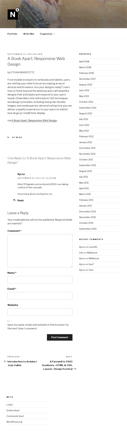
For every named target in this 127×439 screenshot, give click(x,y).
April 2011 (84, 188)
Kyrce (82, 247)
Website (12, 305)
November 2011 (87, 154)
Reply (21, 200)
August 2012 (85, 113)
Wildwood (92, 252)
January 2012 (85, 142)
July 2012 (83, 119)
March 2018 (85, 67)
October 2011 (86, 159)
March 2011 (85, 194)
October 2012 (86, 102)
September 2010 (88, 228)
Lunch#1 (93, 247)
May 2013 (84, 96)
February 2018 (86, 73)
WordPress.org (14, 421)
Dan (39, 54)
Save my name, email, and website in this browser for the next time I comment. (38, 326)
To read (17, 137)
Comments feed (15, 416)
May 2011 (84, 182)
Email (11, 288)
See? (91, 264)
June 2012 (84, 125)
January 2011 (85, 205)
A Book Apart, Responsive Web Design (34, 120)
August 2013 (85, 84)
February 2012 (86, 136)
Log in (10, 404)
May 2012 (84, 130)
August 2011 (85, 171)
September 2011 (87, 165)
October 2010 (86, 223)
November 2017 (87, 79)
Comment (14, 230)
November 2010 (87, 217)
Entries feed (13, 410)
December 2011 (87, 148)
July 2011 (83, 176)
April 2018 (84, 61)
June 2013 (84, 90)
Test (91, 270)
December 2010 (87, 211)
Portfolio (12, 34)
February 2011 (86, 200)
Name (11, 272)
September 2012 (87, 107)
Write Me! (28, 34)
